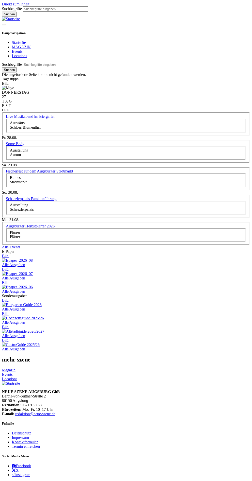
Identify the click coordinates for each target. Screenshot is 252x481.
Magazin (9, 370)
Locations (19, 56)
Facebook (23, 466)
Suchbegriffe (12, 9)
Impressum (20, 437)
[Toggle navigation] (4, 24)
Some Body (15, 144)
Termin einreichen (26, 446)
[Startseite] (11, 19)
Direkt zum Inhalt (15, 4)
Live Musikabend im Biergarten (30, 116)
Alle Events (11, 247)
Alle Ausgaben (13, 265)
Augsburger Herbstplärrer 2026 (30, 226)
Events (17, 51)
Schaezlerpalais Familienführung (31, 199)
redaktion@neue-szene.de (35, 414)
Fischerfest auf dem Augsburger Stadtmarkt (39, 171)
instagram (22, 475)
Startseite (19, 42)
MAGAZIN (21, 47)
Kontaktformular (25, 442)
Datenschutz (21, 433)
